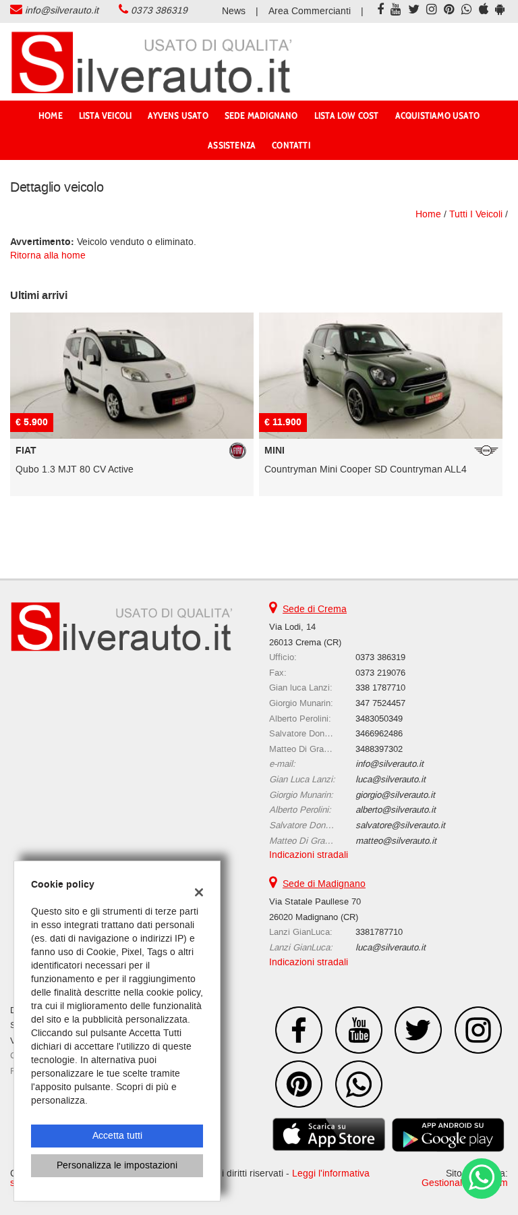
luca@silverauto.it (390, 779)
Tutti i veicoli (475, 214)
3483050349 (379, 718)
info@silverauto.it (61, 10)
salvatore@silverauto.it (400, 825)
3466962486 (379, 733)
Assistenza (232, 145)
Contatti (291, 145)
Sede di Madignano (324, 884)
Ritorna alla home (48, 255)
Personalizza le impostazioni (117, 1165)
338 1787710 (380, 687)
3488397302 (379, 749)
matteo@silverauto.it (395, 840)
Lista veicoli (105, 115)
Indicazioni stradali (308, 854)
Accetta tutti (117, 1135)
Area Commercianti (309, 11)
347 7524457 (380, 703)
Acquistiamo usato (437, 115)
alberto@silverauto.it (395, 809)
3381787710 (379, 932)
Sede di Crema (315, 609)
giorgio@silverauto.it (395, 795)
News (234, 11)
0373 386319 (159, 10)
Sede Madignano (261, 115)
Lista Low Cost (346, 115)
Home (50, 115)
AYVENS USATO (178, 115)
